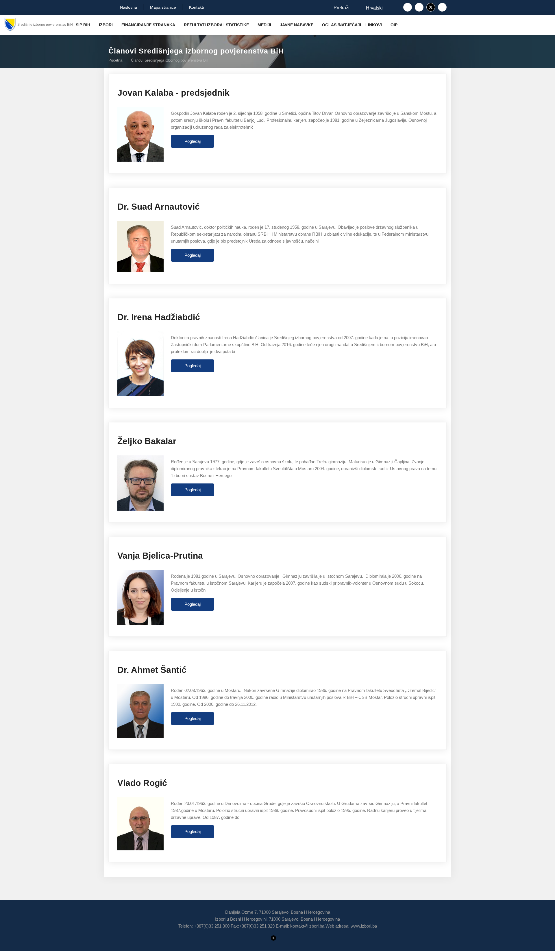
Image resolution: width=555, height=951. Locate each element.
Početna (115, 60)
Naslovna (128, 7)
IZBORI (106, 25)
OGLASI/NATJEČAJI (341, 25)
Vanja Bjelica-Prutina (160, 555)
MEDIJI (264, 25)
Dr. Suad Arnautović (158, 206)
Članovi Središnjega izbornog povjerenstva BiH (170, 60)
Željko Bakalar (146, 441)
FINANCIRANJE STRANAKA (148, 25)
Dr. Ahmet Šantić (151, 670)
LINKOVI (373, 25)
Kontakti (196, 7)
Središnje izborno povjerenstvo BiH (45, 25)
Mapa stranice (163, 7)
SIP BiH (83, 25)
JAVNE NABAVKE (296, 25)
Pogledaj (192, 141)
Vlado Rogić (142, 783)
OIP (394, 25)
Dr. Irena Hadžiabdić (158, 317)
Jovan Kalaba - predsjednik (173, 92)
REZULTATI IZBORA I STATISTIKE (216, 25)
